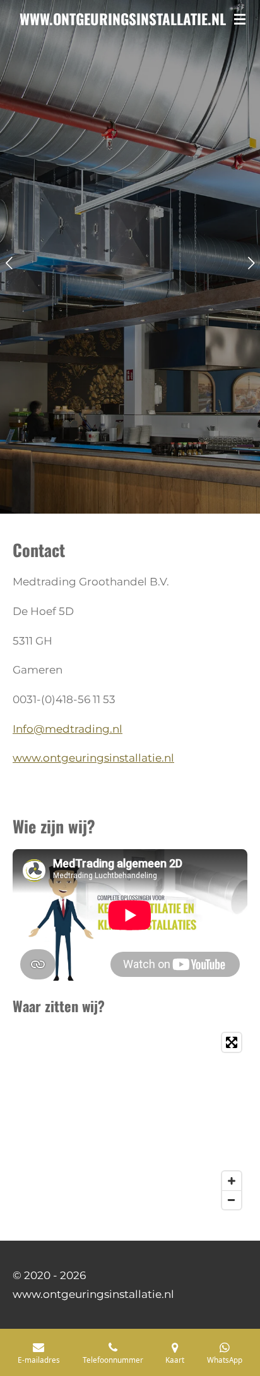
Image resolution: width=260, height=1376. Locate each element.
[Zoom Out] (231, 1199)
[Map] (130, 1121)
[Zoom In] (231, 1180)
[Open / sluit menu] (240, 18)
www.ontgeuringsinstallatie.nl (93, 758)
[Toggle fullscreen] (231, 1042)
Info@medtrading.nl (67, 729)
